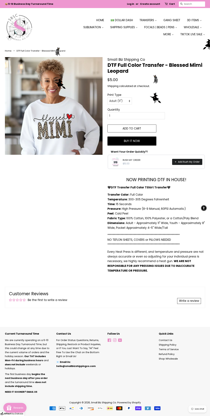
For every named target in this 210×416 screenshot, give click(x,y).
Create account (150, 4)
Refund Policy (167, 354)
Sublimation (92, 27)
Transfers (147, 20)
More (167, 34)
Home (100, 20)
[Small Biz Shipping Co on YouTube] (120, 340)
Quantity (113, 110)
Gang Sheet (171, 20)
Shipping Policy (167, 344)
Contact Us (165, 340)
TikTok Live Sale (191, 34)
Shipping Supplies (123, 27)
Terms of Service (169, 349)
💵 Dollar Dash (122, 20)
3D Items (193, 20)
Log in (130, 4)
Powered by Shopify (129, 402)
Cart (172, 4)
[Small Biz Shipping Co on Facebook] (109, 340)
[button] (204, 208)
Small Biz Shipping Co (103, 402)
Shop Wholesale (168, 358)
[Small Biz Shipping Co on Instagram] (114, 340)
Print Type (114, 95)
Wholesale (192, 27)
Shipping (112, 86)
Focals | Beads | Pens (159, 27)
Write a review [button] (189, 301)
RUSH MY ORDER (131, 160)
